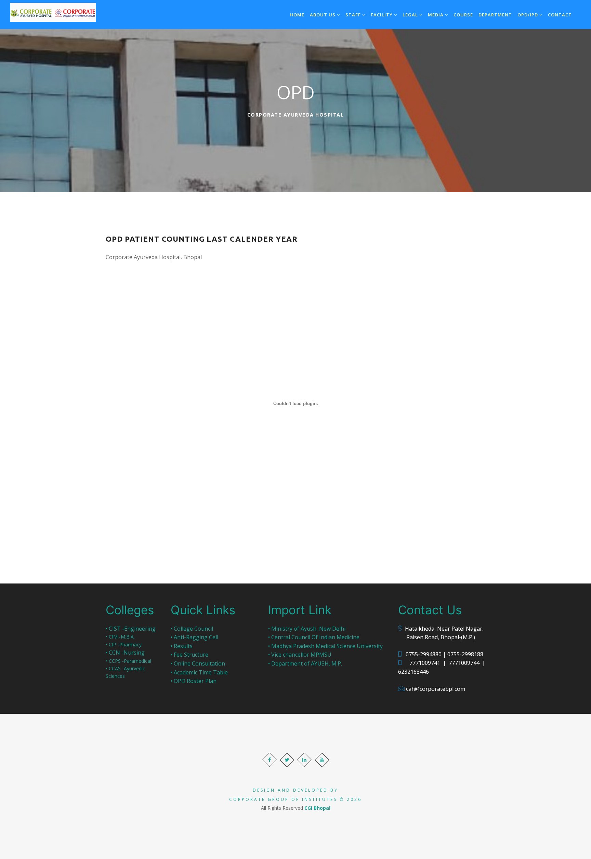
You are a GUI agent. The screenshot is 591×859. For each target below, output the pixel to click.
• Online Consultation (198, 663)
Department (495, 15)
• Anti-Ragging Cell (194, 637)
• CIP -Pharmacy (124, 644)
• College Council (192, 628)
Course (463, 15)
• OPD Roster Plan (193, 681)
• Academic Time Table (199, 672)
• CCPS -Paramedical (128, 661)
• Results (182, 646)
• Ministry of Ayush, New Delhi (306, 628)
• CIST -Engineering (131, 628)
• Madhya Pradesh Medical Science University (325, 646)
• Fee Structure (189, 654)
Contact (560, 15)
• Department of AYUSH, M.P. (305, 663)
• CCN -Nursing (125, 652)
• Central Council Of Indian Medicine (313, 637)
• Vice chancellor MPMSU (299, 654)
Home (297, 15)
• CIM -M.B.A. (120, 636)
